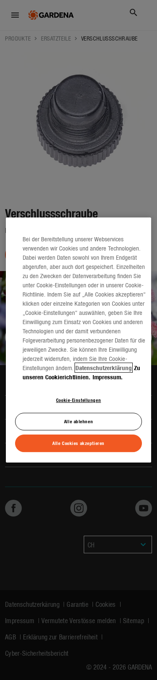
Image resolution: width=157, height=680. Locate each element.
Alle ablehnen (78, 421)
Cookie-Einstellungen (78, 399)
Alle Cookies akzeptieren (78, 443)
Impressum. (108, 377)
